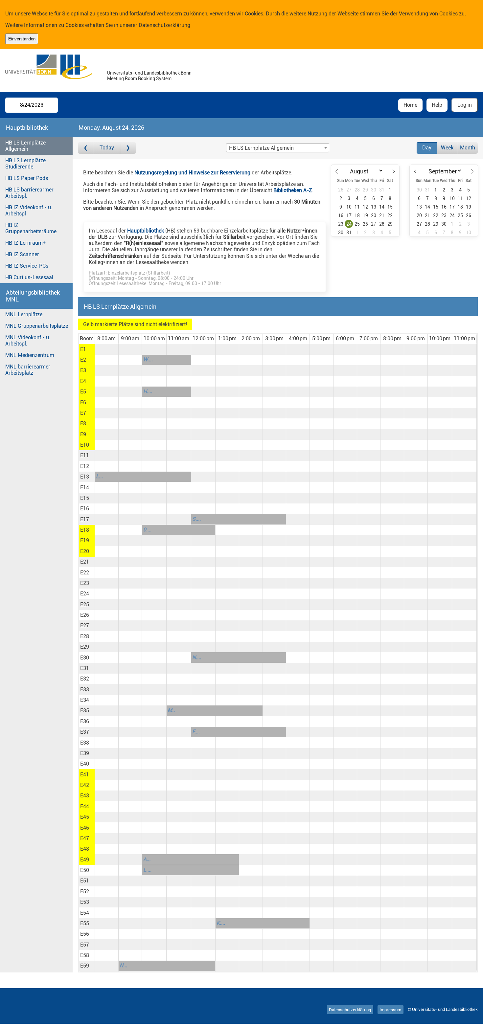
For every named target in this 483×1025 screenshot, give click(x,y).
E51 (84, 881)
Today (107, 148)
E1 (83, 349)
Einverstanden (21, 38)
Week (447, 148)
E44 (84, 806)
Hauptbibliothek (145, 231)
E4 (83, 381)
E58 (84, 955)
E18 (84, 530)
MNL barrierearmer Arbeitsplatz (27, 370)
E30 (84, 658)
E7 (83, 413)
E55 (84, 923)
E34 (84, 700)
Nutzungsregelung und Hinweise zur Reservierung (192, 172)
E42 (84, 785)
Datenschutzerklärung (164, 25)
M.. (171, 710)
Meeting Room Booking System (139, 78)
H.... (147, 391)
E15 (84, 498)
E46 (84, 828)
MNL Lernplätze (23, 314)
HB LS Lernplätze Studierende (25, 163)
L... (99, 476)
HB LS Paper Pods (26, 178)
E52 (84, 891)
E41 (84, 774)
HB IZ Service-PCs (26, 266)
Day (426, 148)
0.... (147, 529)
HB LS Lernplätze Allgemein (25, 146)
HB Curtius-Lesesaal (29, 277)
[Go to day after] (128, 148)
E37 (84, 732)
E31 (84, 668)
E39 (84, 753)
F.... (196, 731)
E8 (83, 423)
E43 (84, 795)
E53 (84, 902)
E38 (84, 743)
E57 (84, 945)
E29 (84, 647)
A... (146, 859)
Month (467, 148)
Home (410, 105)
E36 (84, 721)
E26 (84, 615)
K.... (221, 923)
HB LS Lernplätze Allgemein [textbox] (261, 148)
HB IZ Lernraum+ (25, 243)
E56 (84, 934)
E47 (84, 838)
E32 (84, 679)
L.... (147, 870)
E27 (84, 625)
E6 (83, 402)
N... (123, 965)
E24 (84, 593)
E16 (84, 508)
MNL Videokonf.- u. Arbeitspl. (27, 340)
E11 (84, 455)
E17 (84, 519)
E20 (84, 551)
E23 (84, 583)
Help (437, 105)
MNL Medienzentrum (29, 355)
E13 (84, 477)
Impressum (390, 1009)
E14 (84, 487)
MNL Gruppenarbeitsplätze (36, 326)
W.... (148, 359)
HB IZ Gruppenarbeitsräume (31, 228)
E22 (84, 572)
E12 (84, 466)
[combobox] (277, 147)
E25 (84, 604)
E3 (83, 370)
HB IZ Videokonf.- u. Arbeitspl (28, 210)
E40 (84, 764)
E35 (84, 710)
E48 (84, 849)
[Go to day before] (86, 148)
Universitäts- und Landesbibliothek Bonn (149, 73)
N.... (196, 657)
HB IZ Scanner (22, 254)
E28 (84, 636)
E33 (84, 689)
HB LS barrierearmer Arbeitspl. (29, 193)
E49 (84, 860)
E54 (84, 913)
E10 (84, 445)
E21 (84, 562)
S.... (196, 519)
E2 (83, 360)
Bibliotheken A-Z (292, 190)
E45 (84, 817)
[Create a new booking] (106, 349)
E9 (83, 434)
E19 (84, 540)
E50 (84, 870)
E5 (83, 392)
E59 (84, 966)
